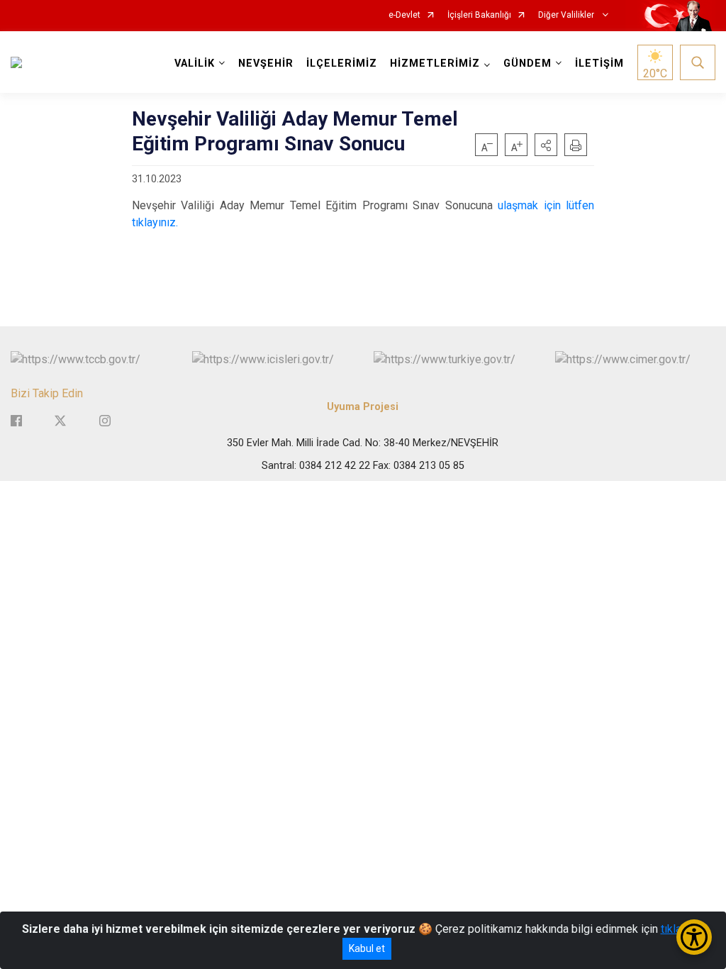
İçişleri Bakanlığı (479, 15)
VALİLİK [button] (194, 63)
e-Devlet (404, 15)
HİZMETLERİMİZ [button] (435, 63)
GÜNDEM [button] (527, 63)
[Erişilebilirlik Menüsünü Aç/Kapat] (694, 937)
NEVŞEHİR (266, 63)
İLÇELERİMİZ (341, 63)
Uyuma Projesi (362, 407)
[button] (546, 144)
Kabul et (367, 948)
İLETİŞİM (599, 63)
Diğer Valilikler (567, 15)
